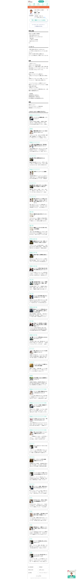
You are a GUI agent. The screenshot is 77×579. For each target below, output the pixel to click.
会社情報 (30, 572)
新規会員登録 (41, 1)
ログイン (46, 1)
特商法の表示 (30, 569)
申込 (44, 17)
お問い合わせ (41, 569)
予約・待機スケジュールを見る (38, 20)
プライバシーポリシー (43, 572)
